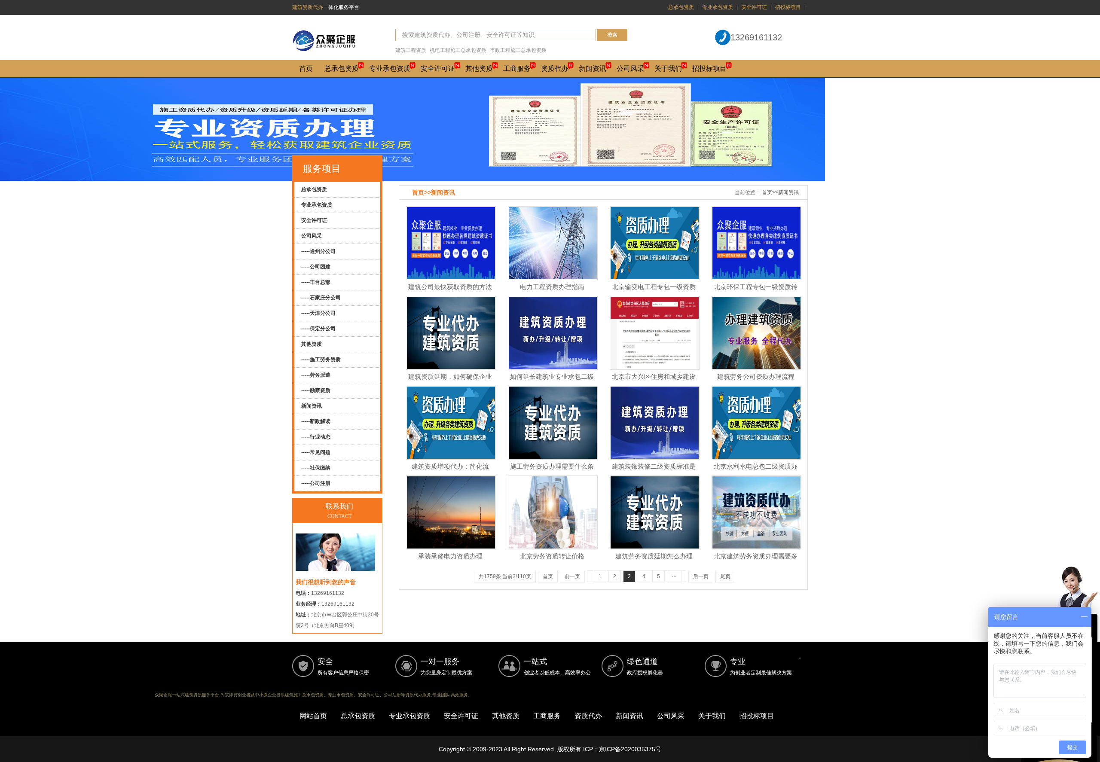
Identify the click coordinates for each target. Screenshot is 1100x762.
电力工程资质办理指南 (552, 286)
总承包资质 (681, 7)
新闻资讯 (592, 68)
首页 (306, 68)
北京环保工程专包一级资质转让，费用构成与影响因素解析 (756, 291)
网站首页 (313, 715)
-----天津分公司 (318, 313)
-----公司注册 (315, 483)
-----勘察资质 (315, 390)
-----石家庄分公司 (321, 298)
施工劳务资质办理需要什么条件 (552, 471)
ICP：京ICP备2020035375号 (622, 749)
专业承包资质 (717, 7)
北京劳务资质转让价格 (552, 556)
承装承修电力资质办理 (450, 556)
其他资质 (479, 68)
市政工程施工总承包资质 (518, 50)
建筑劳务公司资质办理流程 (755, 376)
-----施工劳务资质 (321, 360)
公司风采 (630, 68)
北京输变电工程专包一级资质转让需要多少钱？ (654, 291)
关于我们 (668, 68)
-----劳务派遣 (315, 375)
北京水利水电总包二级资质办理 (756, 471)
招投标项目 (788, 7)
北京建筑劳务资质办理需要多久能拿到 (756, 561)
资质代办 (554, 68)
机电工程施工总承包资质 (458, 50)
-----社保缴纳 (315, 468)
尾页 (725, 576)
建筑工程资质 (410, 50)
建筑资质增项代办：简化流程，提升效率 (450, 471)
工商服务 (517, 68)
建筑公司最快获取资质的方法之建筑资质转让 (450, 291)
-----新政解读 (315, 421)
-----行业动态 (315, 437)
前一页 (572, 576)
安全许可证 (754, 7)
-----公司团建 (315, 267)
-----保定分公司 (318, 329)
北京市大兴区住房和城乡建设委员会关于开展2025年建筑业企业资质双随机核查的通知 (653, 386)
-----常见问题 (315, 452)
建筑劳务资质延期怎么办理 (654, 556)
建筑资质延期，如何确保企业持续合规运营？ (450, 381)
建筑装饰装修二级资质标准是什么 (654, 471)
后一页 (701, 576)
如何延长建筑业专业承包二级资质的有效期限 (552, 381)
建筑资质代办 (307, 7)
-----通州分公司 (318, 251)
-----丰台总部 (315, 282)
